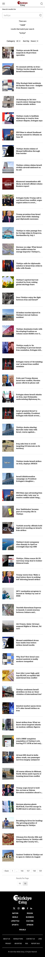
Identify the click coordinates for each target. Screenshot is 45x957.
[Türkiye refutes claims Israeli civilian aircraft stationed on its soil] (8, 167)
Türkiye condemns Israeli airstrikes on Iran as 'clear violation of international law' (29, 691)
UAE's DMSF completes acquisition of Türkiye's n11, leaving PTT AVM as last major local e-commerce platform (29, 742)
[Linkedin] (31, 908)
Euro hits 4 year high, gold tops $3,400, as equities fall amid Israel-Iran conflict (28, 675)
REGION (30, 913)
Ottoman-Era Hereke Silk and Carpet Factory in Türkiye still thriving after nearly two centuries (29, 840)
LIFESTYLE (15, 921)
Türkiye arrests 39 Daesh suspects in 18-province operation (27, 52)
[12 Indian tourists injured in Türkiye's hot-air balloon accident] (8, 315)
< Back (6, 871)
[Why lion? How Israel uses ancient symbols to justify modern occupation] (8, 659)
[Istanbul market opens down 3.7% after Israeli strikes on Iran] (8, 708)
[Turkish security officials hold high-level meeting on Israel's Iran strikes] (8, 528)
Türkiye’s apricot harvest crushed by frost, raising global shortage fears (27, 282)
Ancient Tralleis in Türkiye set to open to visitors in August (29, 855)
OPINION (30, 924)
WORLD (15, 917)
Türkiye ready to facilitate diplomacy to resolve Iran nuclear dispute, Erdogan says (29, 118)
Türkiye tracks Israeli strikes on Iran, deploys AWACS (28, 462)
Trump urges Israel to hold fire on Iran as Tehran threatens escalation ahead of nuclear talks (29, 791)
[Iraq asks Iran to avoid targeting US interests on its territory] (8, 446)
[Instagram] (19, 908)
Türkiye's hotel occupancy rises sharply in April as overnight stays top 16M (27, 544)
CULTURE (29, 921)
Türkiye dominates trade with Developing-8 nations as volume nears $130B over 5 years (29, 332)
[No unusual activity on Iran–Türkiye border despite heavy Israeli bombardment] (8, 69)
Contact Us (30, 938)
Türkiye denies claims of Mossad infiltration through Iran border (28, 150)
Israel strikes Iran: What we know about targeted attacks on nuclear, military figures (28, 724)
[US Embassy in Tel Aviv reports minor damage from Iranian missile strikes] (8, 102)
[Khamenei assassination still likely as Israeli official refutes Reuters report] (8, 184)
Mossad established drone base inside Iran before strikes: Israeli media (27, 642)
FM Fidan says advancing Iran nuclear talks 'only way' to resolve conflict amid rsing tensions (29, 496)
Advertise (18, 943)
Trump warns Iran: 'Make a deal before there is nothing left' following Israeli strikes (28, 577)
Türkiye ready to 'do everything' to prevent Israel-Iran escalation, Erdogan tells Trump (29, 348)
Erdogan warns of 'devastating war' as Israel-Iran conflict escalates (29, 364)
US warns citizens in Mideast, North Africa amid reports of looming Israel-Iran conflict (28, 773)
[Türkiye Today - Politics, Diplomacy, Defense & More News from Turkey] (23, 3)
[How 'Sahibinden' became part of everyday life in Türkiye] (8, 511)
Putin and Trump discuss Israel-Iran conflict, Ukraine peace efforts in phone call (28, 380)
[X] (14, 908)
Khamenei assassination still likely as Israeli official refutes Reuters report (29, 183)
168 (34, 871)
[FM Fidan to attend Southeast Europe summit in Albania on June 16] (8, 134)
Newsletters (18, 938)
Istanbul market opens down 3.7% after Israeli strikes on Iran (28, 708)
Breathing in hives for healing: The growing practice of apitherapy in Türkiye (29, 822)
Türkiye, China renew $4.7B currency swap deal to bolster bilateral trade (29, 560)
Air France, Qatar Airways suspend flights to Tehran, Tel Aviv (28, 626)
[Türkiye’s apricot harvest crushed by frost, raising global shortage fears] (8, 282)
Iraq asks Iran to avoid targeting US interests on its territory (28, 445)
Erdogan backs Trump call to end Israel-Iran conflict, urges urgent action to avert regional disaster (29, 201)
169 (40, 871)
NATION (15, 913)
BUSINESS (30, 917)
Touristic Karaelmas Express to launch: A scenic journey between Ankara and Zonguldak (28, 611)
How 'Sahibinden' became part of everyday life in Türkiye (27, 511)
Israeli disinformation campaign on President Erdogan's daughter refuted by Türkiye (26, 480)
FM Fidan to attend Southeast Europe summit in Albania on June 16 (29, 134)
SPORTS (15, 924)
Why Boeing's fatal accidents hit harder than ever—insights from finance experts (29, 85)
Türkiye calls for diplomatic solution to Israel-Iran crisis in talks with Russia (29, 265)
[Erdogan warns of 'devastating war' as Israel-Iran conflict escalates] (8, 364)
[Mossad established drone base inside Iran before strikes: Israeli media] (8, 642)
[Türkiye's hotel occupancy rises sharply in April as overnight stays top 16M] (8, 544)
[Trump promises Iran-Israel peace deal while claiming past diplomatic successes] (8, 216)
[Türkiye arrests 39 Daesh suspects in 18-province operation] (8, 52)
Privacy (8, 943)
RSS (26, 943)
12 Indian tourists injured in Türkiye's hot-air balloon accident (28, 314)
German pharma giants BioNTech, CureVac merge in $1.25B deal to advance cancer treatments (29, 807)
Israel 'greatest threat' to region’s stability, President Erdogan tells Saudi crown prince (28, 414)
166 (22, 871)
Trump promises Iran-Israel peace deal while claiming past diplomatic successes (28, 216)
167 (28, 871)
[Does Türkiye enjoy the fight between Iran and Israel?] (8, 298)
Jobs (40, 938)
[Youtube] (23, 908)
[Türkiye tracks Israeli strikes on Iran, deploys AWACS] (8, 462)
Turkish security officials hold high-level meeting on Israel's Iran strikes (29, 527)
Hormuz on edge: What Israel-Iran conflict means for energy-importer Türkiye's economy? (29, 250)
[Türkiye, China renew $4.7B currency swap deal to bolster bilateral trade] (8, 560)
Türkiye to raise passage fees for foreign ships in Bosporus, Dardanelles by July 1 (29, 232)
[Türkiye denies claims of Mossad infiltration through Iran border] (8, 151)
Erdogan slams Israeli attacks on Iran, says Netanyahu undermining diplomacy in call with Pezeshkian (29, 398)
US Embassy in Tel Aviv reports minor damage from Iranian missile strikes (28, 101)
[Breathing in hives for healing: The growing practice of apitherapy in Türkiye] (8, 823)
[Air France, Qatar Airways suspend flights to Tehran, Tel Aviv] (8, 626)
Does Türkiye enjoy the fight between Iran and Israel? (28, 298)
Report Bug (35, 943)
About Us (6, 938)
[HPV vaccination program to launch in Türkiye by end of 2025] (8, 593)
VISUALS (22, 930)
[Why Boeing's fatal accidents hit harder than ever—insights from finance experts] (8, 85)
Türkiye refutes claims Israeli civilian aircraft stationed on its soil (29, 167)
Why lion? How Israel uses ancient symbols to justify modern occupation (27, 659)
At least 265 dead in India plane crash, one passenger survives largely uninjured (28, 757)
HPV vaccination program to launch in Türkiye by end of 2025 (28, 593)
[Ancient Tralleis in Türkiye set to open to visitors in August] (8, 855)
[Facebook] (27, 908)
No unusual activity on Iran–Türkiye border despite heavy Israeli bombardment (29, 69)
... (16, 871)
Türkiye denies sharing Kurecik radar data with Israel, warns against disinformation (26, 430)
